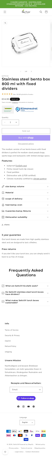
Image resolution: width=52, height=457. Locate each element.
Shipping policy (39, 448)
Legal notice (19, 452)
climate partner (40, 178)
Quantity (5, 117)
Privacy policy (14, 448)
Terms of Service (12, 330)
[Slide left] (20, 71)
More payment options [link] (26, 144)
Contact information (32, 452)
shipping (8, 352)
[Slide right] (31, 71)
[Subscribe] (39, 389)
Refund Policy (10, 346)
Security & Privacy (12, 335)
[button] (4, 12)
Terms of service (26, 448)
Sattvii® (16, 444)
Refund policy (40, 444)
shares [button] (7, 225)
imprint (8, 341)
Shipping (15, 102)
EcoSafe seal (21, 166)
